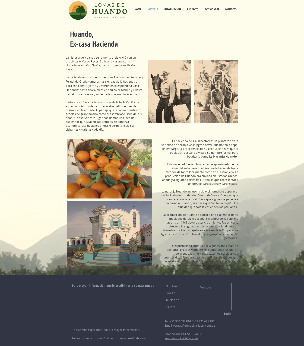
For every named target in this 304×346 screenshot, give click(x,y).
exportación (182, 246)
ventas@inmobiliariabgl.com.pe (194, 325)
